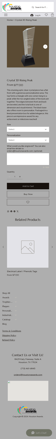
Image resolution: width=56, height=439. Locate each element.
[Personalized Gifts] (16, 310)
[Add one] (20, 176)
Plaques (5, 306)
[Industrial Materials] (16, 315)
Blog (4, 324)
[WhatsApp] (8, 211)
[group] (28, 251)
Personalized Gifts (7, 310)
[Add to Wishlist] (28, 202)
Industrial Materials (7, 315)
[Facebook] (11, 211)
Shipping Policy (9, 335)
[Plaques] (16, 306)
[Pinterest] (14, 211)
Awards (5, 297)
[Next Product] (52, 247)
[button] (52, 14)
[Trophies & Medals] (16, 302)
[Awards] (16, 297)
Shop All (6, 293)
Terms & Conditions (11, 331)
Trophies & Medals (7, 302)
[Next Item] (45, 47)
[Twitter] (17, 211)
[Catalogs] (16, 319)
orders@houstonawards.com (20, 151)
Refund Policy (8, 340)
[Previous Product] (3, 247)
